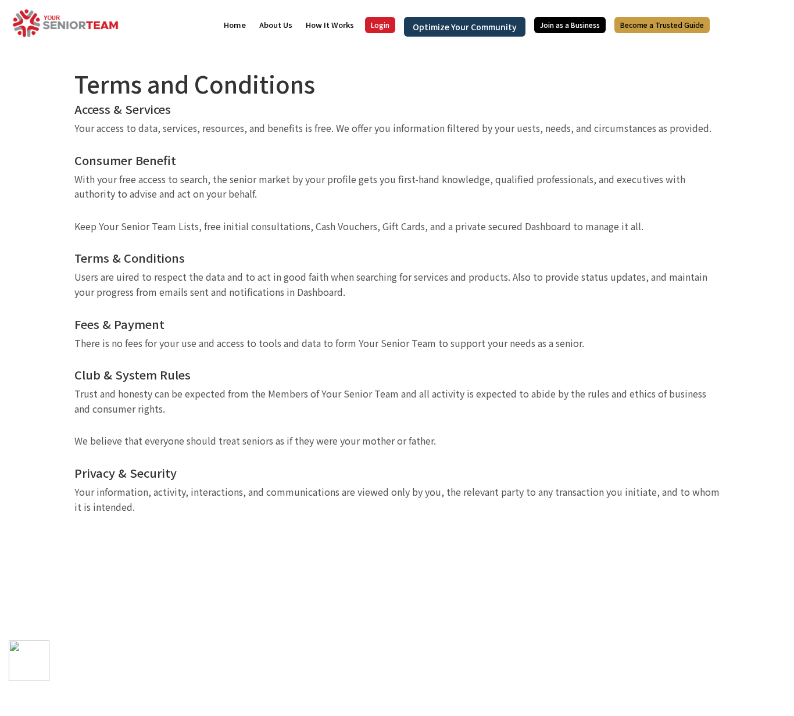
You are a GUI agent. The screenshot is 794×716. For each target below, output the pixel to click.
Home (235, 24)
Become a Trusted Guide (662, 25)
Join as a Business (570, 25)
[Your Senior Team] (65, 22)
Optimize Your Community (465, 27)
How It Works (330, 24)
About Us (275, 24)
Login (380, 25)
